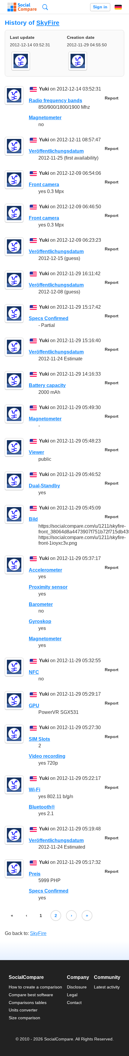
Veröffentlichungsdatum (56, 151)
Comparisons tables (27, 1002)
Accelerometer (45, 570)
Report (111, 98)
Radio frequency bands (55, 100)
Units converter (23, 1010)
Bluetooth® (42, 806)
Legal (72, 994)
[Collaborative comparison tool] (22, 7)
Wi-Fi (34, 789)
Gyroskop (40, 621)
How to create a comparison (35, 987)
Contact (74, 1002)
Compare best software (31, 994)
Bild (33, 519)
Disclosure (77, 987)
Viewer (36, 452)
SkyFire (47, 22)
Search (45, 7)
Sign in (100, 7)
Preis (34, 873)
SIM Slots (39, 739)
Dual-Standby (44, 485)
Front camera (44, 184)
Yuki (44, 89)
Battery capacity (47, 385)
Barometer (41, 604)
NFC (34, 672)
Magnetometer (45, 117)
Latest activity (107, 987)
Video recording (47, 756)
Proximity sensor (48, 587)
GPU (34, 705)
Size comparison (24, 1017)
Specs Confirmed (48, 318)
